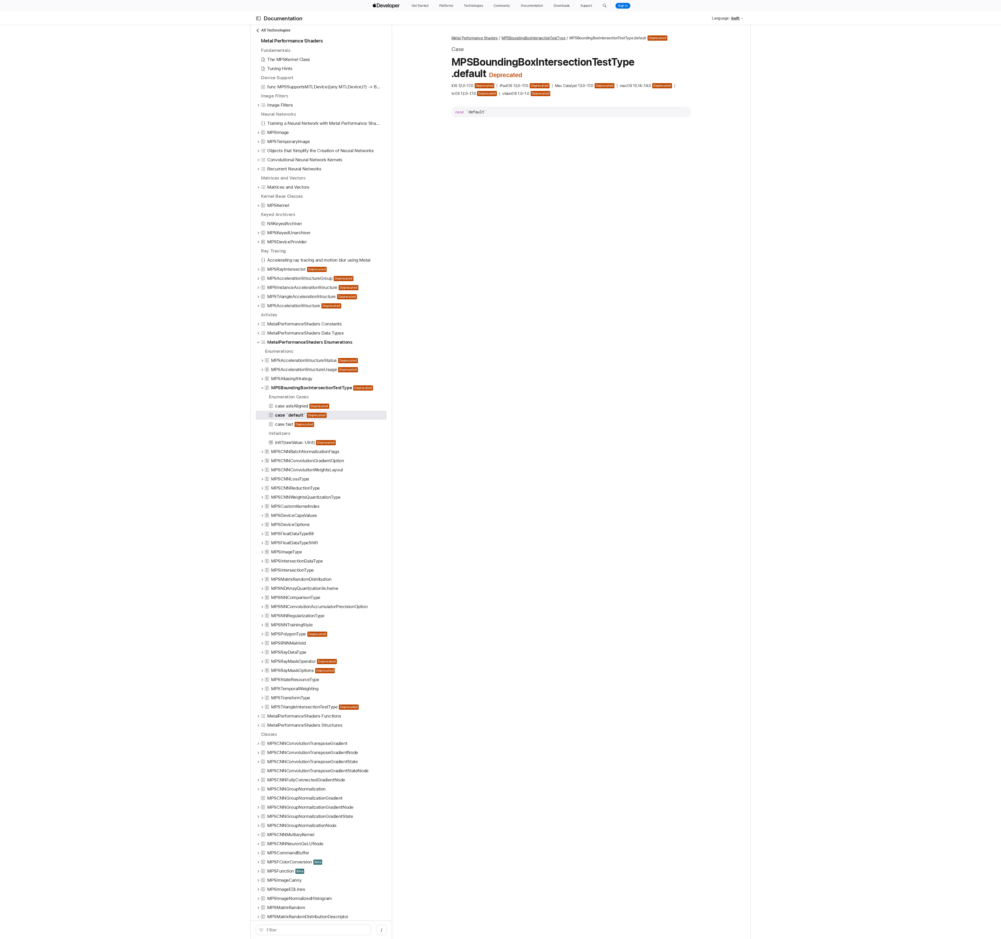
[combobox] (316, 930)
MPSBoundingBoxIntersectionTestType (533, 38)
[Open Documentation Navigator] (258, 18)
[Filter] (316, 930)
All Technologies (275, 30)
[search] (313, 930)
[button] (605, 5)
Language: (721, 18)
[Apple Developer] (387, 5)
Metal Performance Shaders (474, 38)
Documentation (283, 18)
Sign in (623, 6)
